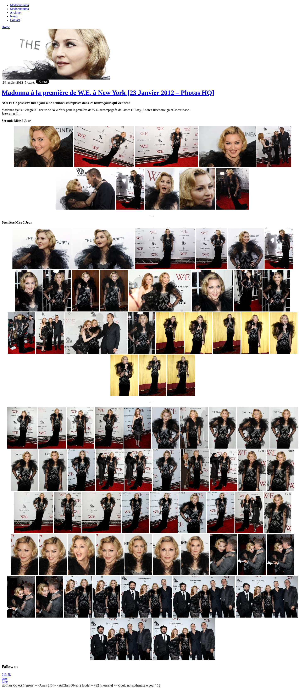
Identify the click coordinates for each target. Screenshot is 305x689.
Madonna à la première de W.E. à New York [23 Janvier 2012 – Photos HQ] (108, 92)
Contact (15, 20)
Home (6, 27)
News (14, 16)
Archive (15, 12)
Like (5, 681)
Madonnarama (19, 5)
